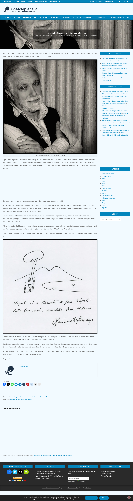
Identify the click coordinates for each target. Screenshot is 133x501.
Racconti (78, 35)
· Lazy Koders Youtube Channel (45, 474)
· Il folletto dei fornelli (42, 478)
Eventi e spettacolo (108, 174)
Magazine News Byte (73, 488)
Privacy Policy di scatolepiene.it (50, 488)
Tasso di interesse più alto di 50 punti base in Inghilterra (115, 115)
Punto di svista (106, 188)
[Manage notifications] (129, 497)
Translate (82, 481)
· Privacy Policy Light (106, 476)
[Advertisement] (94, 9)
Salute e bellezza (107, 195)
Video (103, 205)
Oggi (103, 183)
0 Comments (92, 35)
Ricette (104, 193)
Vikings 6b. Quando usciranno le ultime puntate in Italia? (30, 397)
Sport (103, 200)
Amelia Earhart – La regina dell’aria (21, 399)
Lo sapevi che (106, 176)
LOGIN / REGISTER (118, 18)
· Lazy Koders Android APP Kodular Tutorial (49, 476)
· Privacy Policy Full (106, 474)
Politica (104, 186)
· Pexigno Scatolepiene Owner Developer (48, 471)
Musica (104, 179)
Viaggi (104, 203)
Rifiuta (104, 498)
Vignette (104, 208)
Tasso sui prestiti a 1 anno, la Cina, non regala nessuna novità (116, 125)
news (103, 181)
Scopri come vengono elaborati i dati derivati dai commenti (53, 455)
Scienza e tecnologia (108, 198)
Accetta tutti (91, 498)
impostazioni (76, 499)
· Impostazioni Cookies (107, 471)
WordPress (88, 488)
